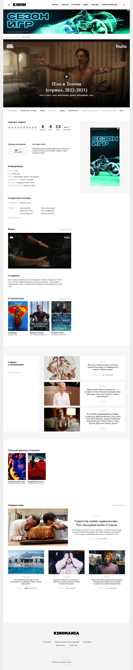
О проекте (46, 642)
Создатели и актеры (28, 110)
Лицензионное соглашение (67, 642)
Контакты (87, 642)
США (91, 95)
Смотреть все (13, 218)
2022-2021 (16, 174)
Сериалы (64, 4)
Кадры (62, 110)
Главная (10, 37)
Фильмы (55, 4)
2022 (55, 95)
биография (63, 95)
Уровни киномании (109, 4)
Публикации (73, 110)
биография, (19, 177)
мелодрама (82, 95)
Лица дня (95, 4)
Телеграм (73, 645)
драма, (27, 177)
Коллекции (75, 4)
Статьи (102, 361)
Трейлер (66, 76)
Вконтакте (60, 645)
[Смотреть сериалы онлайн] (66, 663)
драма (73, 95)
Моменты (102, 386)
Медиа (85, 4)
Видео (42, 110)
